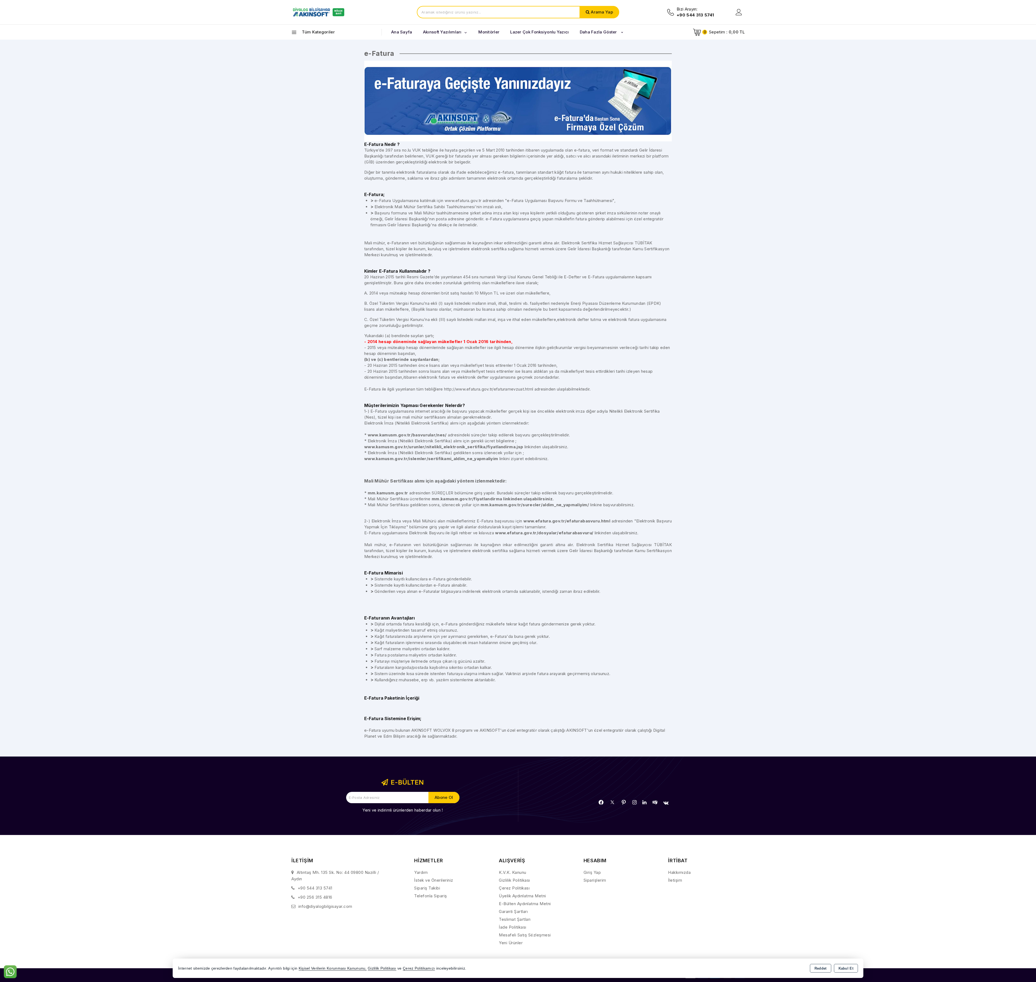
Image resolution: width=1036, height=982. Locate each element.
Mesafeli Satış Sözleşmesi (525, 934)
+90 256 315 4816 (315, 897)
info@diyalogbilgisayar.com (325, 906)
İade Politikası (512, 927)
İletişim (675, 880)
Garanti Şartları (513, 911)
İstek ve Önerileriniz (433, 880)
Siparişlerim (595, 880)
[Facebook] (601, 802)
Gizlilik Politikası (514, 880)
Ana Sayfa (401, 32)
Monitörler (488, 32)
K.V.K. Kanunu (512, 872)
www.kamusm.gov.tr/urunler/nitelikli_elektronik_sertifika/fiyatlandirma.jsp (443, 446)
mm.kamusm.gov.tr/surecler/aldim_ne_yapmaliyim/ (534, 504)
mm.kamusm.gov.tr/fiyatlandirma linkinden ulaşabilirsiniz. (493, 498)
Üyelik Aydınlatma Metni (522, 895)
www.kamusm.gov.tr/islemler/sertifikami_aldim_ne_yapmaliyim (431, 458)
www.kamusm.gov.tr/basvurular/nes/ (407, 434)
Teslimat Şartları (515, 919)
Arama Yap (602, 12)
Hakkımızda (679, 872)
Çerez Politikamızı (419, 968)
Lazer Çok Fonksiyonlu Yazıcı (539, 32)
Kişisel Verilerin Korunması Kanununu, (333, 968)
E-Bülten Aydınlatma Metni (525, 903)
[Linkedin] (644, 802)
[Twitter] (612, 802)
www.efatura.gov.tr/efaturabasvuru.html (567, 520)
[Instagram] (635, 802)
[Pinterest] (624, 802)
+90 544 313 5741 (315, 888)
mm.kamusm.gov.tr (388, 492)
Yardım (421, 872)
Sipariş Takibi (427, 888)
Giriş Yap (592, 872)
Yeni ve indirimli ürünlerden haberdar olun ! (402, 810)
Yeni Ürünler (511, 942)
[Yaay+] (655, 802)
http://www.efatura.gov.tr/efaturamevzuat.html (488, 389)
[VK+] (666, 802)
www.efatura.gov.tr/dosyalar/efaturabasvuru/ (544, 532)
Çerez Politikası (514, 888)
